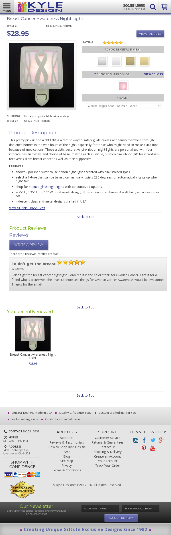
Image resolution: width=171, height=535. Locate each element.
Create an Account (107, 456)
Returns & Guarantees (108, 442)
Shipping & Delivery (108, 452)
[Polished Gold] (144, 61)
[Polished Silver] (116, 61)
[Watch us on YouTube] (152, 448)
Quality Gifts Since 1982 (75, 413)
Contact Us (108, 447)
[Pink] (123, 86)
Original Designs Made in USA (31, 413)
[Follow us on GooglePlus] (161, 440)
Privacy (66, 466)
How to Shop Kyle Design (66, 447)
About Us (66, 438)
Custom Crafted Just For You (117, 413)
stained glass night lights (46, 186)
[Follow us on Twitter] (152, 440)
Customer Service (107, 438)
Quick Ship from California (63, 419)
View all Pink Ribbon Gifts (27, 208)
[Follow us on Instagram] (135, 440)
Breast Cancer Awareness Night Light (33, 356)
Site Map (66, 461)
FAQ (66, 452)
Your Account (107, 461)
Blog (66, 456)
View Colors (153, 74)
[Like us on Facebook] (144, 440)
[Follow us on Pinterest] (144, 448)
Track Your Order (107, 466)
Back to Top (85, 217)
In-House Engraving (24, 419)
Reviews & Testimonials (66, 442)
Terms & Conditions (66, 470)
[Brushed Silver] (102, 61)
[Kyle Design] (40, 6)
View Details (150, 33)
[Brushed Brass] (130, 61)
